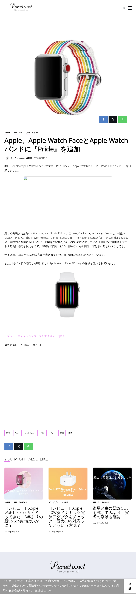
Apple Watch (30, 433)
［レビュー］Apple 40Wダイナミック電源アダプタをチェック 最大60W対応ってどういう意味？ (67, 516)
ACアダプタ (54, 502)
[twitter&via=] (113, 119)
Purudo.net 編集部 (23, 158)
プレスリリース (33, 132)
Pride (43, 433)
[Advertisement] (68, 385)
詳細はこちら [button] (43, 590)
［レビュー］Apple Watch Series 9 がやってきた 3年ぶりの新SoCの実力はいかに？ (23, 516)
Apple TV (18, 132)
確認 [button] (130, 586)
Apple (7, 132)
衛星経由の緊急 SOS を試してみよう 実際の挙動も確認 (111, 512)
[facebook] (103, 119)
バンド (52, 433)
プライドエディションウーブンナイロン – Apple (35, 336)
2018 (8, 433)
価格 (62, 433)
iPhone (105, 502)
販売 (70, 433)
